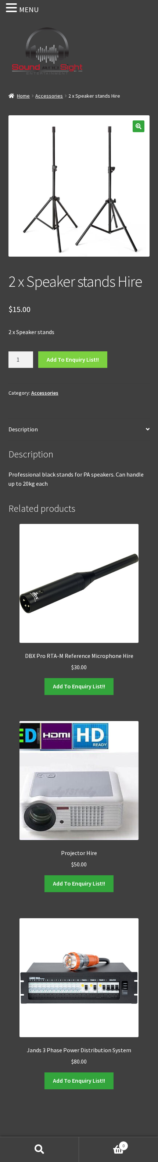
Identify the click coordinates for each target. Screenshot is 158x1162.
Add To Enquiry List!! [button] (79, 686)
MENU (29, 9)
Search (39, 1149)
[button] (138, 126)
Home (23, 96)
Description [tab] (23, 429)
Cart (102, 1143)
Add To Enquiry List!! (73, 359)
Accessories (49, 96)
